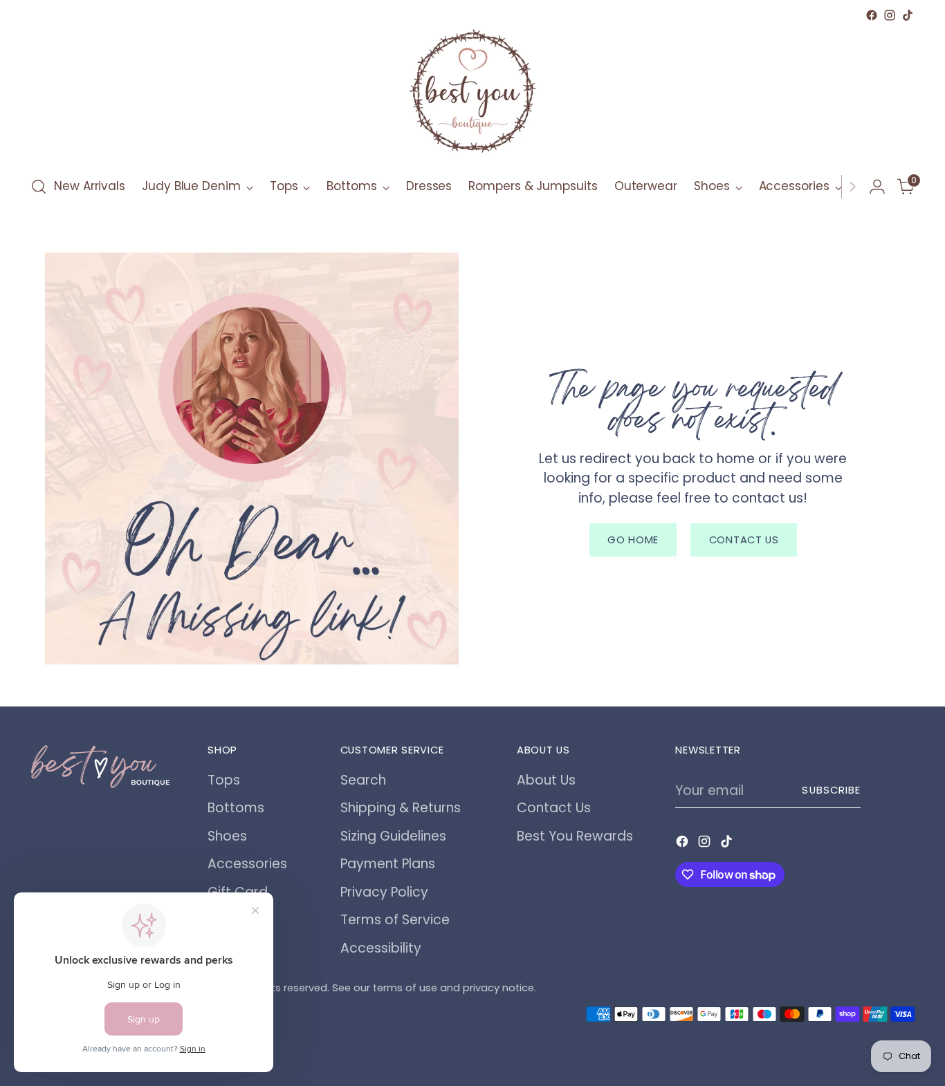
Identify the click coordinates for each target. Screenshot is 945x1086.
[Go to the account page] (877, 186)
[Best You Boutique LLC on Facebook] (871, 15)
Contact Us (554, 807)
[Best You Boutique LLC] (472, 94)
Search (363, 780)
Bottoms (236, 807)
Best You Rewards (575, 836)
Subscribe (831, 790)
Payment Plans (387, 863)
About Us (546, 780)
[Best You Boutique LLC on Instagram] (889, 15)
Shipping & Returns (400, 807)
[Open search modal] (39, 186)
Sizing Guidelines (393, 836)
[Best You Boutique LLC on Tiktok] (907, 15)
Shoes (227, 836)
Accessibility (380, 948)
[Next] (852, 186)
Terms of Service (395, 919)
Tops (224, 780)
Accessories (247, 863)
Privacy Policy (384, 892)
